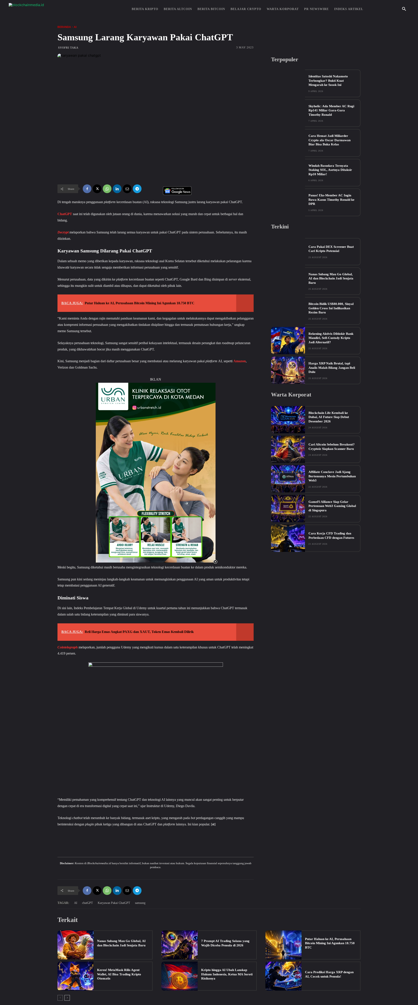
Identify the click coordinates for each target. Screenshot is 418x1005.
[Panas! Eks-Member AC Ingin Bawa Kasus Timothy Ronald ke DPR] (288, 202)
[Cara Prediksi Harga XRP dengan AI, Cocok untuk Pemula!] (283, 976)
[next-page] (67, 998)
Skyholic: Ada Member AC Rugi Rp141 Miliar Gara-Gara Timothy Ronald (331, 110)
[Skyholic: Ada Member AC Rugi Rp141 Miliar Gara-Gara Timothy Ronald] (288, 113)
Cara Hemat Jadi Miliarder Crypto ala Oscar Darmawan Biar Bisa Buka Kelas (329, 140)
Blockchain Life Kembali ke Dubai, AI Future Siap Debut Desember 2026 (328, 417)
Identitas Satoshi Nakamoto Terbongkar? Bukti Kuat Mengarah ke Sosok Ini (328, 81)
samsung (140, 903)
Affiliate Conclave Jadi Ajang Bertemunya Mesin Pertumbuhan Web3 (332, 476)
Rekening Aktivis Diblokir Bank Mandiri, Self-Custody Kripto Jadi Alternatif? (330, 338)
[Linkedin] (117, 188)
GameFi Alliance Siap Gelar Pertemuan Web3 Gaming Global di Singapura (332, 506)
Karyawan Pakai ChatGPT (114, 903)
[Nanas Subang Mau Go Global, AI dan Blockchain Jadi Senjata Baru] (288, 281)
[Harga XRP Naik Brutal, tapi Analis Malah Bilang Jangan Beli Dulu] (288, 370)
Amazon (239, 361)
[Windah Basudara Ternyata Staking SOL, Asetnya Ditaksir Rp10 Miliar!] (288, 172)
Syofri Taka (68, 47)
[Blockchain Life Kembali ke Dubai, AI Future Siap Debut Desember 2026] (288, 419)
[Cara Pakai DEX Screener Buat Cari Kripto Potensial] (288, 251)
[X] (97, 188)
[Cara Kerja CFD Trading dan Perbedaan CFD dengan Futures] (288, 538)
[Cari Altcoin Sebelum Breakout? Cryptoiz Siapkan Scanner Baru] (288, 449)
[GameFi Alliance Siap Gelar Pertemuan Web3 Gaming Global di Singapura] (288, 508)
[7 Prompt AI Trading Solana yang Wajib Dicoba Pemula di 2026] (179, 944)
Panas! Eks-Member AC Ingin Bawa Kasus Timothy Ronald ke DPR (331, 200)
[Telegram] (137, 188)
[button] (404, 9)
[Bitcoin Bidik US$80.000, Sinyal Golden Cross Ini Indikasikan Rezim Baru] (288, 310)
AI (75, 27)
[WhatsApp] (107, 188)
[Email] (127, 188)
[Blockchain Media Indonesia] (52, 9)
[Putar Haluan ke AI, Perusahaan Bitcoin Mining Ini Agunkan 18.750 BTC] (283, 944)
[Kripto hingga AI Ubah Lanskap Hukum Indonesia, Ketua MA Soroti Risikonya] (179, 976)
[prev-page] (60, 998)
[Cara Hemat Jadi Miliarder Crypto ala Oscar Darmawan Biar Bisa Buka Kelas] (288, 142)
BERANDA (64, 27)
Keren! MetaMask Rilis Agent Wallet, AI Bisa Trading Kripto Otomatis (119, 974)
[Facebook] (87, 188)
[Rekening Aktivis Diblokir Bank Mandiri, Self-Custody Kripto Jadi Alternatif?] (288, 340)
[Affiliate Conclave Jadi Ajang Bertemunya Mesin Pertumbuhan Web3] (288, 478)
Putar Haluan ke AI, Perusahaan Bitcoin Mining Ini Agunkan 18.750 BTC (330, 943)
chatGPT (87, 903)
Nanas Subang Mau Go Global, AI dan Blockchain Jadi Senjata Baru (330, 278)
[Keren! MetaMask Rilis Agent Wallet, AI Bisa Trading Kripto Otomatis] (75, 976)
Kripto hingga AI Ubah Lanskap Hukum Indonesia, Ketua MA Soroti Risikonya (227, 974)
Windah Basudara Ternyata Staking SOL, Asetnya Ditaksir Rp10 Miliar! (330, 170)
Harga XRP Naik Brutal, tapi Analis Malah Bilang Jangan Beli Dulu (331, 368)
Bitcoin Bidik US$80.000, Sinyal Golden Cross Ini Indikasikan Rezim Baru (331, 308)
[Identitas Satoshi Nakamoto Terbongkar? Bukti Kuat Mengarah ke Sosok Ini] (288, 83)
